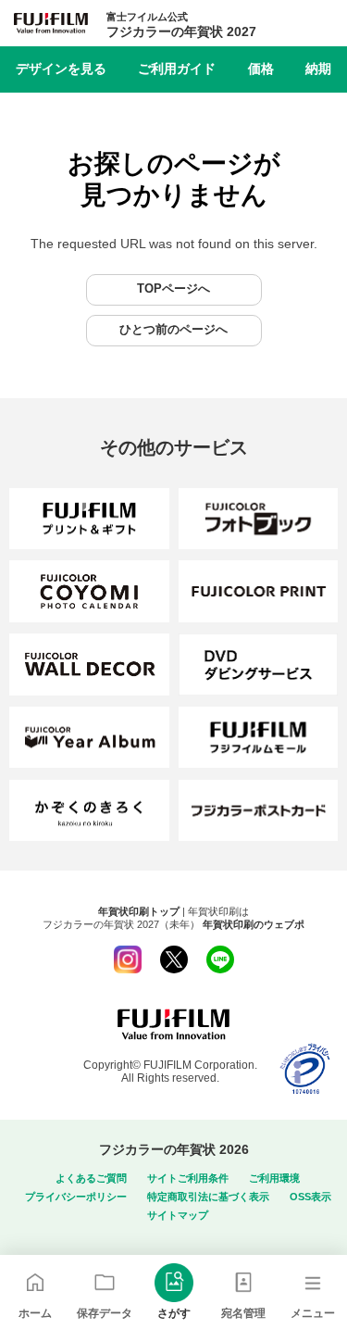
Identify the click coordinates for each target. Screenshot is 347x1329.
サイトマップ (177, 1215)
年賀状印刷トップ (139, 911)
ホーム (35, 1313)
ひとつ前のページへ (173, 329)
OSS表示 (310, 1196)
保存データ (104, 1313)
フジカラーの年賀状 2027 (181, 25)
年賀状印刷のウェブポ (253, 924)
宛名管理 (243, 1313)
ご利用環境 (274, 1178)
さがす (174, 1313)
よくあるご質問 (91, 1178)
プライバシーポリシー (76, 1196)
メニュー (313, 1313)
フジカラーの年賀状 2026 (174, 1149)
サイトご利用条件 (188, 1178)
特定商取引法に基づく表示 (208, 1196)
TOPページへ (173, 288)
